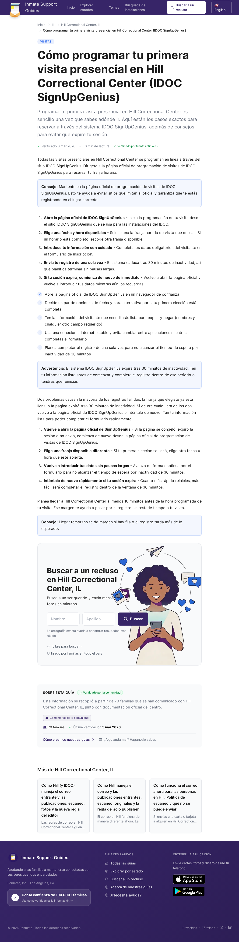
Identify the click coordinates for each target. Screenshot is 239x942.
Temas (114, 7)
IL (53, 25)
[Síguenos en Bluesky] (230, 928)
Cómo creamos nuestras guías (66, 739)
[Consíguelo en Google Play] (188, 891)
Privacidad (190, 928)
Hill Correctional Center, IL (81, 25)
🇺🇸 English (219, 7)
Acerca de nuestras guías (131, 887)
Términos (208, 928)
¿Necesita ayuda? (125, 895)
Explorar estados (86, 7)
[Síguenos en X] (221, 927)
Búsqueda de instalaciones (135, 7)
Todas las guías (123, 863)
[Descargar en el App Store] (189, 879)
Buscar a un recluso (185, 7)
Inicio (71, 7)
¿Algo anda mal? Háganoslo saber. (130, 739)
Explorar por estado (126, 871)
